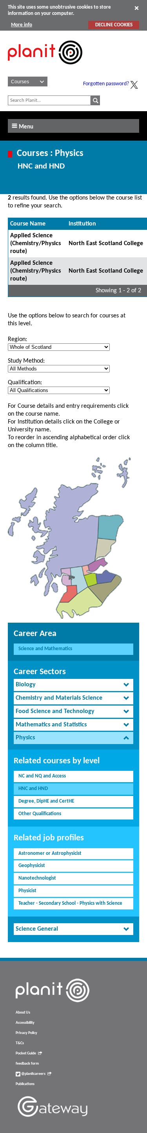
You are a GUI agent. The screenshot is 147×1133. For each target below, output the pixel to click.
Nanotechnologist (37, 878)
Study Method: (26, 361)
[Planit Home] (45, 69)
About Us (23, 1012)
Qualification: (25, 383)
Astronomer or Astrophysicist (50, 853)
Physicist (27, 890)
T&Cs (20, 1043)
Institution (82, 224)
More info (21, 25)
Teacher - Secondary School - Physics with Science (70, 903)
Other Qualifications (39, 813)
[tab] (73, 685)
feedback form (27, 1063)
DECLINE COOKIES (113, 25)
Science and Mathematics (45, 648)
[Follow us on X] (134, 85)
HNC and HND (33, 788)
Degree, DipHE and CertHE (46, 801)
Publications (25, 1084)
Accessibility (25, 1023)
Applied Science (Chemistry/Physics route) (35, 244)
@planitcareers (32, 1074)
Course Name (27, 224)
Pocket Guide (26, 1053)
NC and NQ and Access (42, 776)
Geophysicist (31, 865)
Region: (17, 339)
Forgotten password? (106, 84)
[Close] (136, 7)
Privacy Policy (26, 1033)
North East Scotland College (106, 243)
